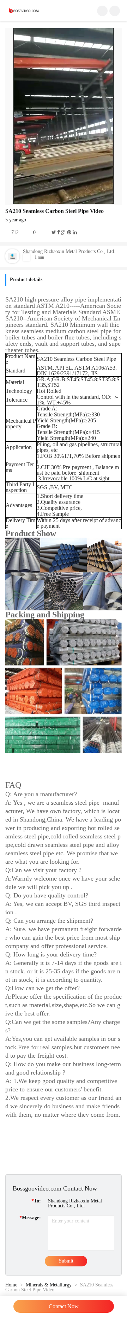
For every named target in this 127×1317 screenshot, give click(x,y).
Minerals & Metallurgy (49, 1284)
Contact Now (64, 1306)
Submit (66, 1261)
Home (11, 1284)
